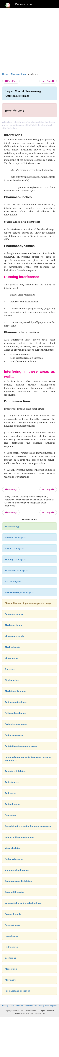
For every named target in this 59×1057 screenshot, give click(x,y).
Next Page (47, 81)
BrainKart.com (24, 4)
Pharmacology (18, 74)
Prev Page (12, 81)
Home (5, 74)
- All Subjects (13, 581)
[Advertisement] (29, 41)
